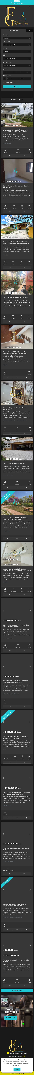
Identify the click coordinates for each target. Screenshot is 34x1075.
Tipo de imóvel (7, 41)
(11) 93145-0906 (18, 3)
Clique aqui (10, 1018)
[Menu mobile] (17, 16)
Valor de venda (7, 76)
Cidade (5, 48)
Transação (6, 35)
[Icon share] (15, 1)
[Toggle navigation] (29, 7)
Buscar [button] (17, 87)
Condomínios (7, 62)
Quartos (5, 69)
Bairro (4, 55)
